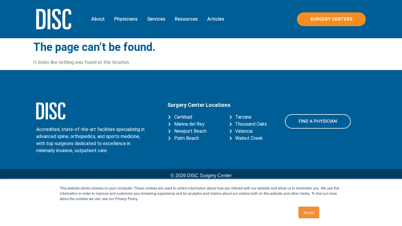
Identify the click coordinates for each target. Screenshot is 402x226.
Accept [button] (308, 212)
